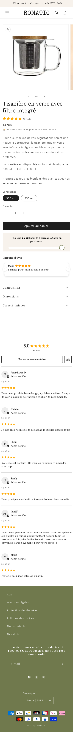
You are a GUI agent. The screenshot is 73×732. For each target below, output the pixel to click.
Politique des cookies (20, 618)
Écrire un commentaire (32, 359)
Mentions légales (18, 602)
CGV (9, 594)
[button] (7, 13)
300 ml (10, 198)
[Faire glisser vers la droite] (44, 96)
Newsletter (14, 634)
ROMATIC (41, 725)
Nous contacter (17, 626)
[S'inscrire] (62, 664)
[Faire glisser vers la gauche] (29, 96)
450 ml (29, 198)
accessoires (10, 183)
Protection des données (22, 610)
